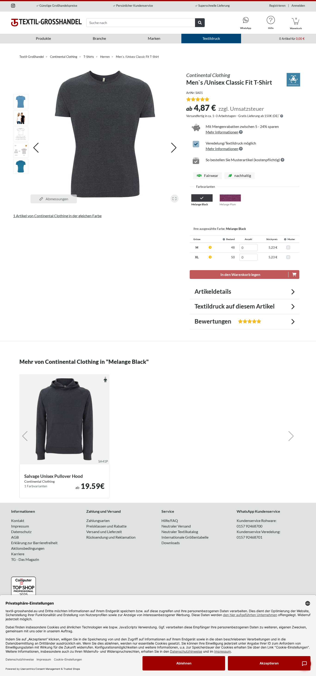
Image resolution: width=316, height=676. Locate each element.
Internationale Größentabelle (184, 537)
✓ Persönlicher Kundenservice (133, 5)
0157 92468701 (249, 537)
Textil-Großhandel (31, 57)
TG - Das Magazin (25, 559)
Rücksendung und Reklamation (111, 537)
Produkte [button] (43, 38)
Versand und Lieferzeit (104, 531)
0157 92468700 (249, 526)
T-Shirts (89, 57)
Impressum (20, 526)
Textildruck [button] (211, 38)
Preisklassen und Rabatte (106, 526)
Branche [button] (99, 38)
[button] (174, 148)
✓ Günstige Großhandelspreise (56, 5)
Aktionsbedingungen (27, 548)
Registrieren (277, 5)
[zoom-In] (174, 198)
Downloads (170, 542)
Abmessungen (56, 199)
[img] (281, 115)
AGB (15, 537)
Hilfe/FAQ (169, 520)
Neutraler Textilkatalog (179, 531)
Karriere (17, 554)
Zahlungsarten (98, 520)
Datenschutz (21, 531)
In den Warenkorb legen (240, 274)
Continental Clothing (63, 57)
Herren (105, 57)
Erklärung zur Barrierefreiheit (34, 542)
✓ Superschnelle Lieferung (212, 5)
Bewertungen (220, 321)
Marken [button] (154, 38)
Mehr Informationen (222, 132)
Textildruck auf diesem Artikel (235, 306)
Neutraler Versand (176, 526)
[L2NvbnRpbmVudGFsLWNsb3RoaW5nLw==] (293, 79)
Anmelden (298, 5)
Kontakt (17, 520)
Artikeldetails (213, 291)
